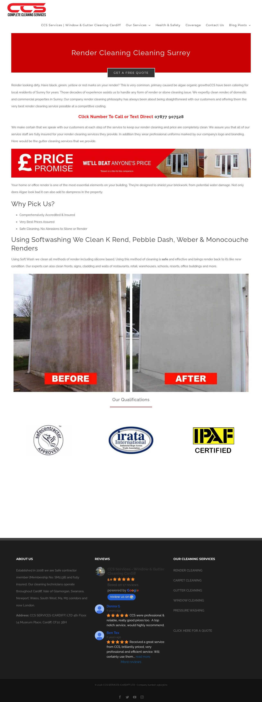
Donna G (113, 606)
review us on (119, 597)
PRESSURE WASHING (188, 610)
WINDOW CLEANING (188, 600)
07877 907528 (169, 116)
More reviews (131, 662)
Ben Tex (113, 633)
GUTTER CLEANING (187, 590)
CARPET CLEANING (187, 580)
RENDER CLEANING (187, 570)
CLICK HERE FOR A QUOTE (192, 631)
